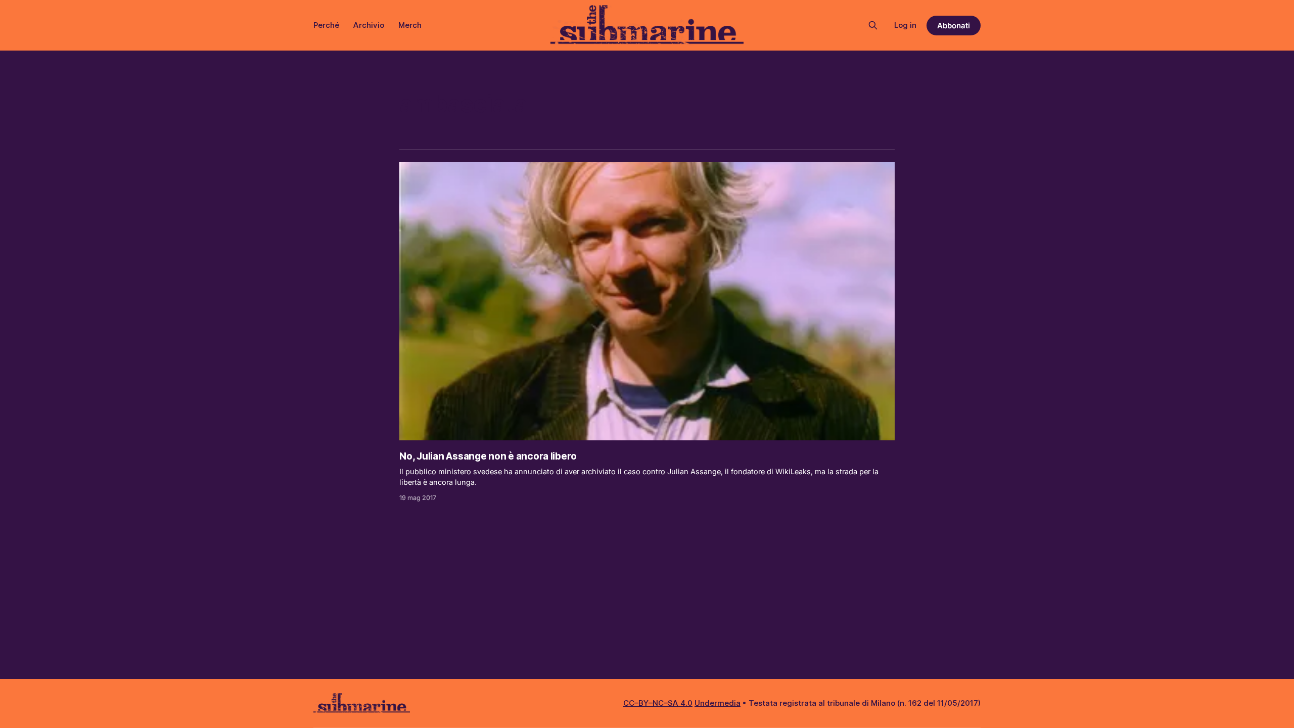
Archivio (368, 25)
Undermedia (718, 703)
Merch (410, 25)
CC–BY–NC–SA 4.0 (657, 703)
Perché (326, 25)
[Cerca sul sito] (873, 25)
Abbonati (953, 25)
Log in (905, 25)
